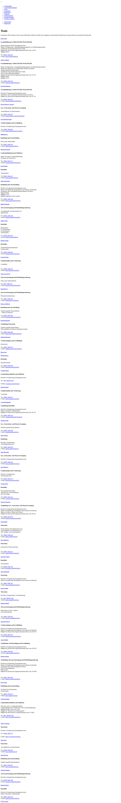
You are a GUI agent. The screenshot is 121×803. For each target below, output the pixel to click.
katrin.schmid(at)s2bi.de (12, 600)
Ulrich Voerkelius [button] (5, 699)
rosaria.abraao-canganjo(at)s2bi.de (14, 116)
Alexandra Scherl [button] (5, 556)
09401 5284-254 (8, 447)
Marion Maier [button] (4, 435)
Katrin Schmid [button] (4, 588)
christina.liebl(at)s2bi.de (12, 432)
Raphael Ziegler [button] (5, 785)
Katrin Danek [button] (4, 166)
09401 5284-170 (8, 479)
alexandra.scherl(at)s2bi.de (12, 568)
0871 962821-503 (9, 380)
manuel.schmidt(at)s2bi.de (12, 618)
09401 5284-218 (8, 299)
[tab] (60, 38)
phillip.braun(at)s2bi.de (11, 146)
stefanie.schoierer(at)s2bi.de (13, 636)
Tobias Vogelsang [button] (5, 723)
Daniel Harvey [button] (4, 289)
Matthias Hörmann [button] (5, 337)
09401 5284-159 (8, 517)
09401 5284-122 (8, 497)
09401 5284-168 (8, 780)
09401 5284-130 (8, 797)
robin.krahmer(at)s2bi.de (12, 399)
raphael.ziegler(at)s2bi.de (12, 798)
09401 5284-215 (8, 551)
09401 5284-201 (8, 765)
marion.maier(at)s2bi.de (12, 448)
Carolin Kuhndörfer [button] (6, 402)
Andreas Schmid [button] (5, 60)
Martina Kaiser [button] (5, 355)
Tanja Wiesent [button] (4, 755)
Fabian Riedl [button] (4, 522)
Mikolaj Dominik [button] (5, 204)
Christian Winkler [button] (5, 770)
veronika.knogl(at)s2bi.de (12, 384)
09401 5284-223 (8, 114)
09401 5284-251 (8, 99)
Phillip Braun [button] (4, 134)
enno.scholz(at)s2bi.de (11, 56)
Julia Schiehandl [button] (5, 571)
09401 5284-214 (8, 269)
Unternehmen (8, 6)
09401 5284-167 (8, 583)
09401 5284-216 (8, 616)
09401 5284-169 (8, 199)
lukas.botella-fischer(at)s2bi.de (13, 131)
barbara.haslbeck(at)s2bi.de (13, 317)
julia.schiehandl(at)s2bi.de (12, 585)
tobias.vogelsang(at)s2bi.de (12, 736)
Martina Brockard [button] (5, 149)
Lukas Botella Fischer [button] (6, 119)
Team (5, 9)
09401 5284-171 (8, 161)
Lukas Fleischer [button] (5, 257)
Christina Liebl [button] (4, 420)
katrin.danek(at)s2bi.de (11, 177)
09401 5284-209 (8, 430)
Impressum (7, 23)
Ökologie (6, 14)
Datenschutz (7, 22)
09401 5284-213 (8, 397)
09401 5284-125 (8, 235)
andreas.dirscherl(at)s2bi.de (13, 200)
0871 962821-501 (9, 715)
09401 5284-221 (8, 347)
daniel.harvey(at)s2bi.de (12, 300)
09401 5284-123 (8, 415)
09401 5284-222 (8, 750)
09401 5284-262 (8, 462)
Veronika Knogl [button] (5, 370)
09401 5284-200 (8, 332)
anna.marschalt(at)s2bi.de (12, 463)
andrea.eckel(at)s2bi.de (11, 237)
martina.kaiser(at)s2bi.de (12, 367)
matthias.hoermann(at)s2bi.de (13, 349)
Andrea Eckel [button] (4, 220)
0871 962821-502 (9, 598)
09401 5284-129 (8, 566)
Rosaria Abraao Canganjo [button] (7, 104)
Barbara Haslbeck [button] (5, 304)
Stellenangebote (8, 15)
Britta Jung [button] (3, 352)
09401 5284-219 (8, 535)
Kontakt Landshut (9, 19)
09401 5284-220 (8, 216)
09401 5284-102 (8, 81)
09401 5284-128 (8, 365)
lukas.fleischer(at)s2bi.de (12, 270)
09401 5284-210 (8, 144)
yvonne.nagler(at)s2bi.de (12, 498)
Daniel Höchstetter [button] (5, 320)
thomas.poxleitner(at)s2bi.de (13, 518)
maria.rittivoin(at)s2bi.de (12, 553)
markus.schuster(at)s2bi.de (12, 679)
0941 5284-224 (8, 284)
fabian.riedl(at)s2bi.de (11, 536)
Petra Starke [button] (4, 682)
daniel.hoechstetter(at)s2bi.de (13, 333)
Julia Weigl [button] (3, 740)
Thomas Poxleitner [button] (5, 502)
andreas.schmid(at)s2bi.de (12, 82)
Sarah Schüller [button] (4, 640)
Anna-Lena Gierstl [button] (5, 274)
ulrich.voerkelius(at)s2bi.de (12, 717)
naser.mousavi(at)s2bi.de (12, 480)
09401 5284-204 (8, 315)
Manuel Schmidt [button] (5, 603)
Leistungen (7, 11)
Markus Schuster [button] (5, 656)
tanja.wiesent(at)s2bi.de (11, 767)
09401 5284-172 (8, 733)
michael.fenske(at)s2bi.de (12, 254)
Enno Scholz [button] (4, 38)
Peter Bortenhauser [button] (5, 86)
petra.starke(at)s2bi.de (11, 695)
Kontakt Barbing (9, 17)
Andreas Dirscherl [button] (5, 181)
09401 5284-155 (8, 635)
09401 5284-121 (8, 694)
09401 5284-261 (8, 252)
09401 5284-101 (8, 55)
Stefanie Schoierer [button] (5, 621)
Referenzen (7, 12)
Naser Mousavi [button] (4, 467)
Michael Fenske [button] (5, 240)
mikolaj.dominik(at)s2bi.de (12, 217)
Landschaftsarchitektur (10, 7)
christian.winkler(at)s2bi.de (12, 782)
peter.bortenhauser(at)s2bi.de (13, 101)
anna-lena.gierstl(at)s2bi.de (12, 285)
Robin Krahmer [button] (5, 387)
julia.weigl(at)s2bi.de (11, 751)
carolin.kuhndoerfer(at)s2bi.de (13, 417)
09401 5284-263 (8, 129)
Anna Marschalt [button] (5, 452)
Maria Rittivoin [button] (5, 540)
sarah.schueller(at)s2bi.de (12, 653)
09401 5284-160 (8, 677)
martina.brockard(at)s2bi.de (13, 162)
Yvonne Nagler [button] (4, 483)
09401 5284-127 (8, 176)
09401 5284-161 (8, 651)
